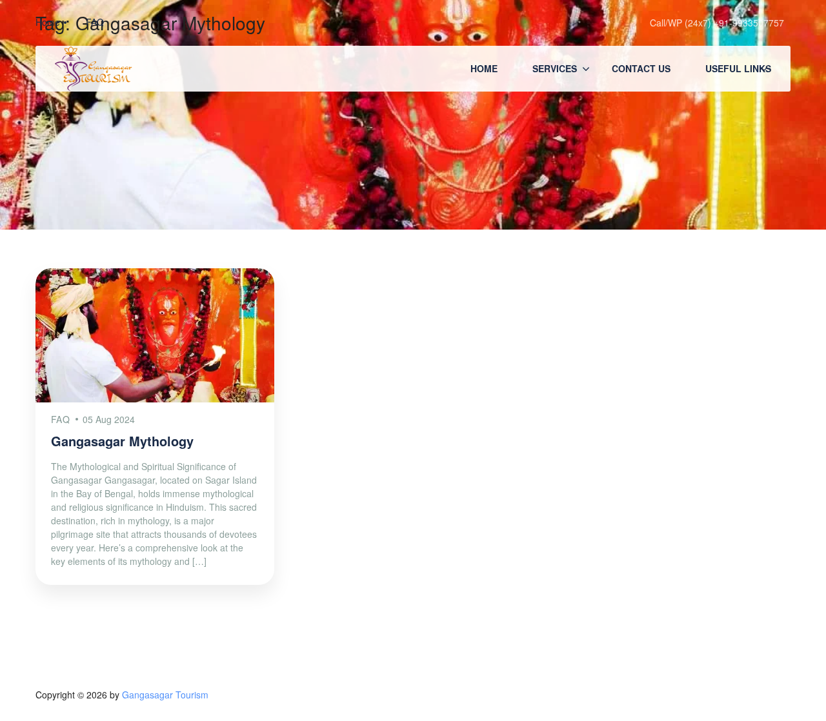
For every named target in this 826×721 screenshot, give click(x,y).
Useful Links (738, 68)
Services (554, 68)
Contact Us (641, 68)
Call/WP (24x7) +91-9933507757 (717, 22)
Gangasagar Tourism (165, 694)
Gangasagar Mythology (122, 440)
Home (484, 68)
